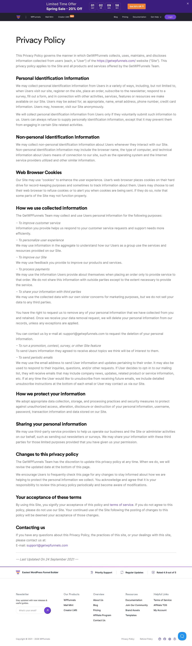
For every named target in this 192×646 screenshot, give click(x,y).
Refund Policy (146, 639)
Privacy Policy (127, 639)
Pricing (125, 17)
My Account (160, 610)
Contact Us (99, 620)
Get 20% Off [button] (135, 6)
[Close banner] (188, 3)
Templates (131, 615)
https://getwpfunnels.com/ (116, 61)
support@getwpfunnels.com (47, 545)
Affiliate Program (102, 615)
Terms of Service (162, 600)
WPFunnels (36, 17)
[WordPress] (174, 639)
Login (170, 17)
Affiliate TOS (160, 605)
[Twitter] (169, 639)
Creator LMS (63, 17)
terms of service (121, 505)
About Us (98, 600)
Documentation (139, 17)
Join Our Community (137, 605)
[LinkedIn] (159, 639)
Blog (116, 17)
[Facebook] (164, 639)
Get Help (155, 17)
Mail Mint (49, 17)
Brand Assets (133, 610)
